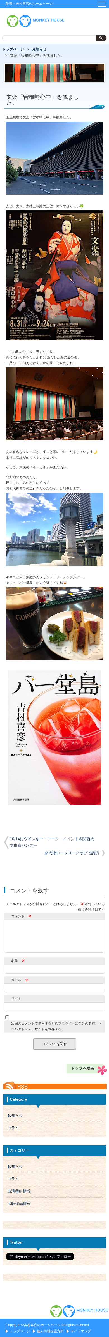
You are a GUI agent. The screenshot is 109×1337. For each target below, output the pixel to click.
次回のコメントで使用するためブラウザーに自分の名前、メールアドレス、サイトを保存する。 (56, 1026)
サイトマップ (81, 1331)
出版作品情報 (19, 1204)
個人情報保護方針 (50, 1331)
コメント (21, 916)
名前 (18, 961)
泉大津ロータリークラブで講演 (71, 853)
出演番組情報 (19, 1191)
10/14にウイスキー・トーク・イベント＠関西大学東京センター (52, 842)
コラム (13, 1128)
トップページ (13, 49)
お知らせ (39, 49)
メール (19, 980)
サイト (16, 999)
